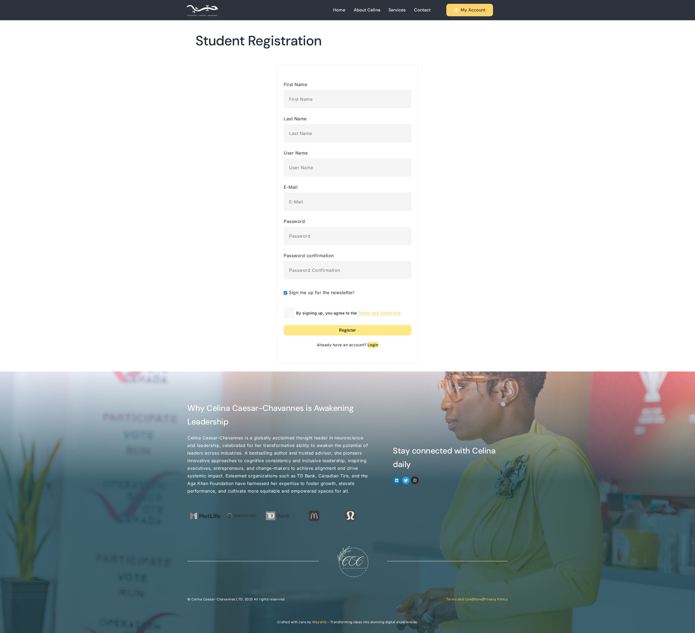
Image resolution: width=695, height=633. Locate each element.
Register (347, 330)
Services (397, 10)
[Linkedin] (396, 480)
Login (373, 344)
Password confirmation (309, 255)
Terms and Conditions (380, 313)
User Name (296, 153)
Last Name (295, 118)
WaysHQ (319, 622)
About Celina (367, 10)
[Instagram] (415, 480)
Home (339, 10)
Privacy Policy (496, 599)
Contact (422, 10)
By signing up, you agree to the (348, 313)
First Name (295, 84)
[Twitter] (406, 480)
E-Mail (291, 187)
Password (294, 221)
